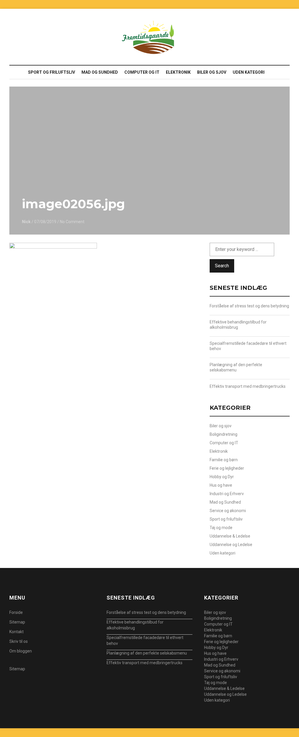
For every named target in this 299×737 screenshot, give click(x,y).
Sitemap (17, 622)
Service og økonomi (228, 510)
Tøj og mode (221, 527)
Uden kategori (249, 72)
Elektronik (178, 72)
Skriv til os (18, 641)
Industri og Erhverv (227, 493)
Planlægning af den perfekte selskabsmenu (236, 367)
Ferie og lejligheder (227, 468)
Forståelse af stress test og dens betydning (249, 306)
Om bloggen (20, 651)
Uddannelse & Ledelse (230, 536)
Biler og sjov (211, 72)
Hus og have (221, 485)
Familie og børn (224, 459)
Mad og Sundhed (99, 72)
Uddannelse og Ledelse (231, 544)
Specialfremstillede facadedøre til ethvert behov (248, 346)
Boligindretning (223, 434)
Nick (26, 221)
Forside (16, 612)
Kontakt (16, 631)
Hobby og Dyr (222, 476)
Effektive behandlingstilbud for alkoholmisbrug (238, 325)
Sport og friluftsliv (51, 72)
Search (222, 265)
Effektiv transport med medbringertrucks (248, 386)
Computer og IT (141, 72)
